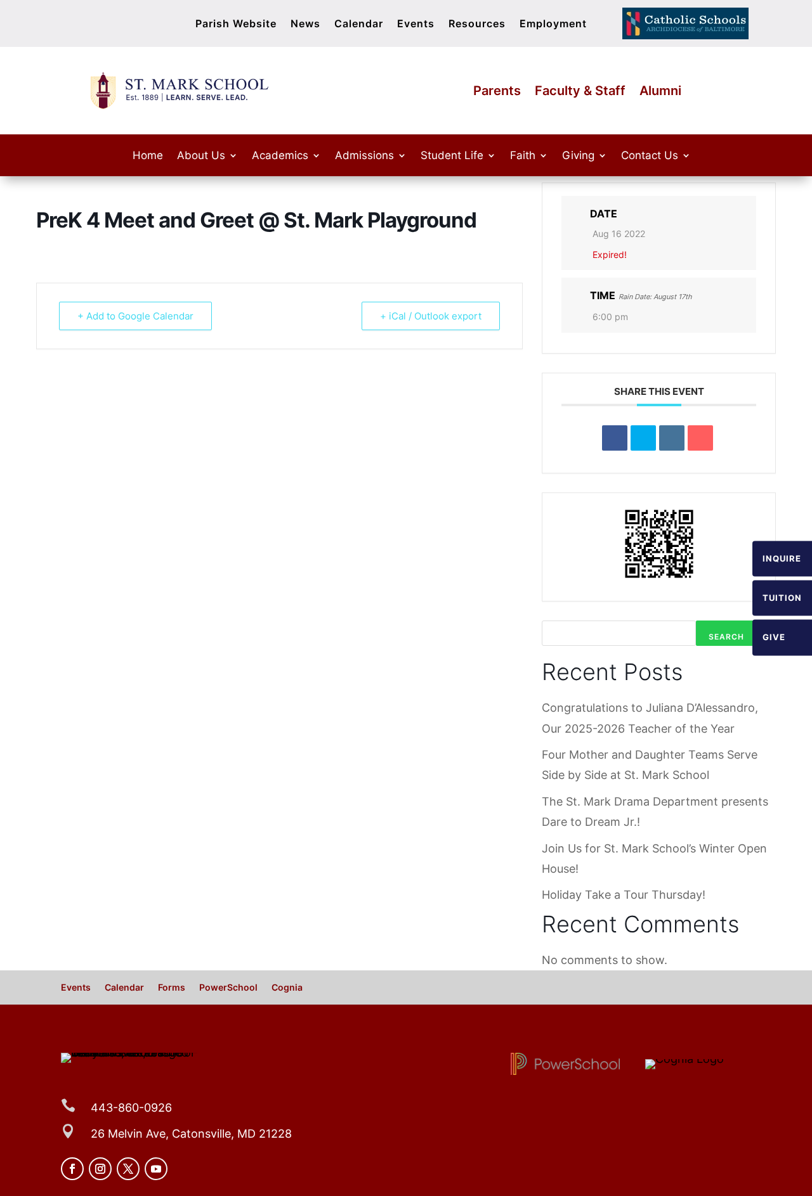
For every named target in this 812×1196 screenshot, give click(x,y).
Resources (477, 24)
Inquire (782, 558)
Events (416, 24)
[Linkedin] (671, 438)
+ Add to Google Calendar (135, 316)
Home (148, 156)
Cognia (287, 988)
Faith (522, 156)
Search (726, 636)
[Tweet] (643, 438)
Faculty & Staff (580, 92)
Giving (578, 156)
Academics (280, 156)
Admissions (364, 156)
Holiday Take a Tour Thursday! (623, 894)
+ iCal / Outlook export (430, 316)
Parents (497, 92)
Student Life (452, 156)
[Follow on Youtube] (156, 1168)
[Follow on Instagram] (100, 1168)
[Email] (700, 438)
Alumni (660, 92)
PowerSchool (228, 988)
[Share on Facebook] (614, 438)
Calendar (358, 24)
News (305, 24)
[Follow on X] (128, 1168)
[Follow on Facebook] (72, 1168)
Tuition (782, 598)
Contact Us (649, 156)
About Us (201, 156)
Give (774, 638)
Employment (553, 24)
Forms (171, 988)
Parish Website (236, 24)
